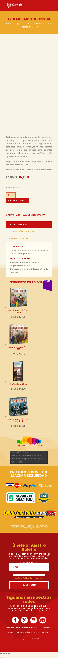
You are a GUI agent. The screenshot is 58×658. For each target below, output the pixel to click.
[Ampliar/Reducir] (1, 653)
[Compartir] (6, 653)
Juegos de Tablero (23, 23)
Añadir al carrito (17, 200)
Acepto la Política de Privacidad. (28, 578)
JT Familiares (40, 23)
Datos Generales (17, 224)
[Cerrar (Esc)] (9, 653)
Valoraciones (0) (18, 238)
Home (9, 23)
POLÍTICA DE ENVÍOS (23, 632)
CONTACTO (38, 628)
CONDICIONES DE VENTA (24, 628)
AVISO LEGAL (10, 628)
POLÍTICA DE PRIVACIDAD (39, 632)
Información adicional (21, 231)
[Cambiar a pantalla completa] (4, 653)
